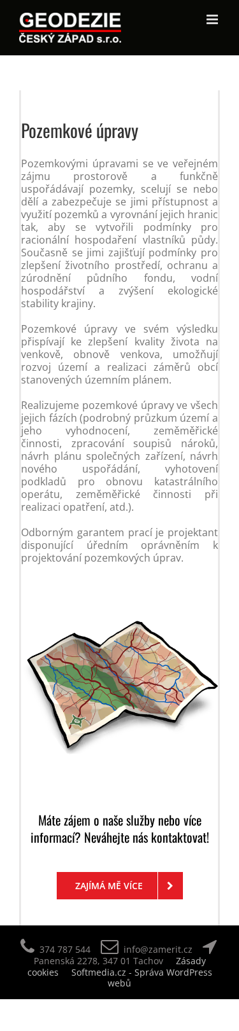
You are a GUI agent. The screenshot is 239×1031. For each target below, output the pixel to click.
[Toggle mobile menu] (213, 19)
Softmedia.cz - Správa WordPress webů (141, 978)
